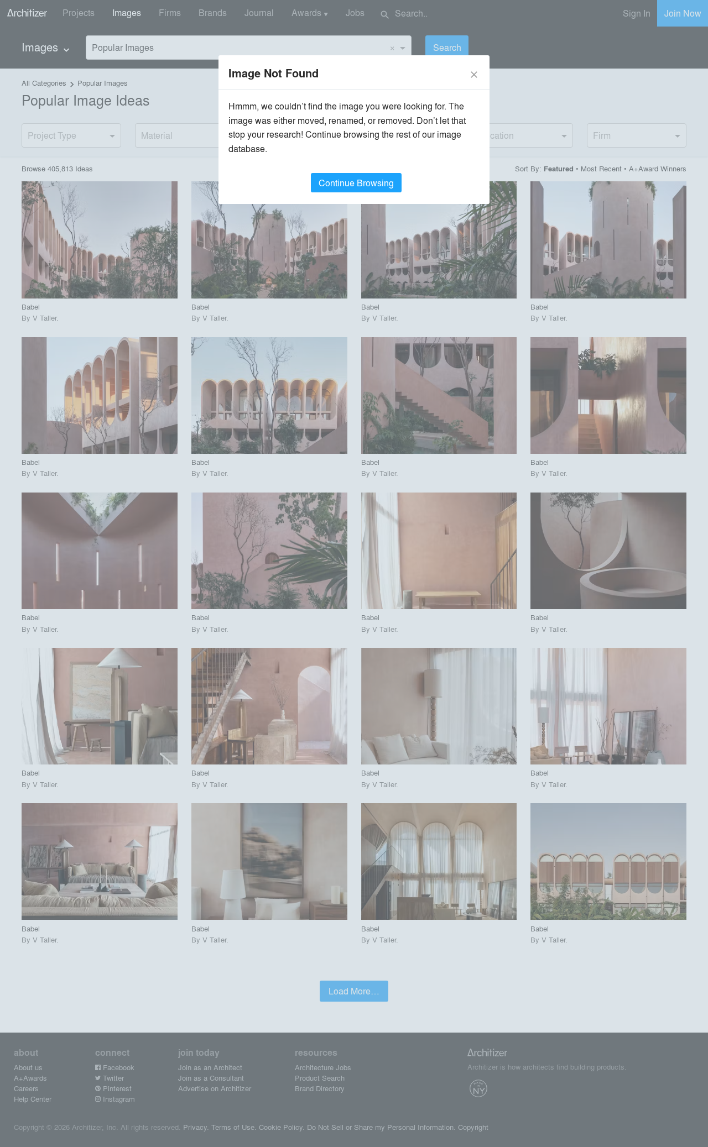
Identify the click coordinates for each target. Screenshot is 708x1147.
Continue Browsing (356, 182)
